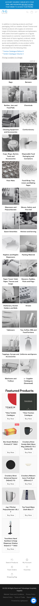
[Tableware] (10, 319)
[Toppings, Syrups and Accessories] (10, 343)
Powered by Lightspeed (20, 601)
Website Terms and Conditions (14, 594)
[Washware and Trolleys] (10, 367)
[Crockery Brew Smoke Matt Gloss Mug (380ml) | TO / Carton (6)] (28, 431)
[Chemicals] (28, 94)
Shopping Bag (12, 577)
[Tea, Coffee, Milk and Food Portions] (28, 319)
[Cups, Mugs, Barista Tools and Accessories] (10, 143)
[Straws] (28, 294)
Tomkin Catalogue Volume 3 (13, 54)
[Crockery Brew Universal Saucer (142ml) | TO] (10, 464)
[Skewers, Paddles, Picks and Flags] (28, 268)
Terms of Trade (19, 597)
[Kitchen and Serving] (28, 220)
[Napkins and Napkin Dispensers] (10, 243)
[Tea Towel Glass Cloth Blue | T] (28, 496)
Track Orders (12, 570)
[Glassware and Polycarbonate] (10, 196)
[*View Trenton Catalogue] (28, 401)
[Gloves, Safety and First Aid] (28, 196)
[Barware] (28, 71)
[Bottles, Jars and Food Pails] (10, 94)
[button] (5, 12)
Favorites (27, 570)
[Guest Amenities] (10, 220)
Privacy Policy (30, 594)
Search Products (12, 562)
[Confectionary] (28, 118)
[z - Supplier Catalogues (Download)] (28, 367)
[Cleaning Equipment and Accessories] (10, 118)
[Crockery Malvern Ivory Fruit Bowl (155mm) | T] (28, 464)
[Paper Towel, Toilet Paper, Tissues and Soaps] (10, 268)
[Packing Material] (28, 243)
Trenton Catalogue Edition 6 (13, 51)
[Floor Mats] (10, 169)
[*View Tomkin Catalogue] (10, 401)
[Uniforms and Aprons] (28, 343)
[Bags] (10, 71)
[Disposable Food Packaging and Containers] (28, 143)
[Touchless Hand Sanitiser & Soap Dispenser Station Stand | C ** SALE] (10, 527)
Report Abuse (31, 597)
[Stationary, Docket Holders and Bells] (10, 294)
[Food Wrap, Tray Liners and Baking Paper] (28, 169)
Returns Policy (7, 597)
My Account (27, 562)
